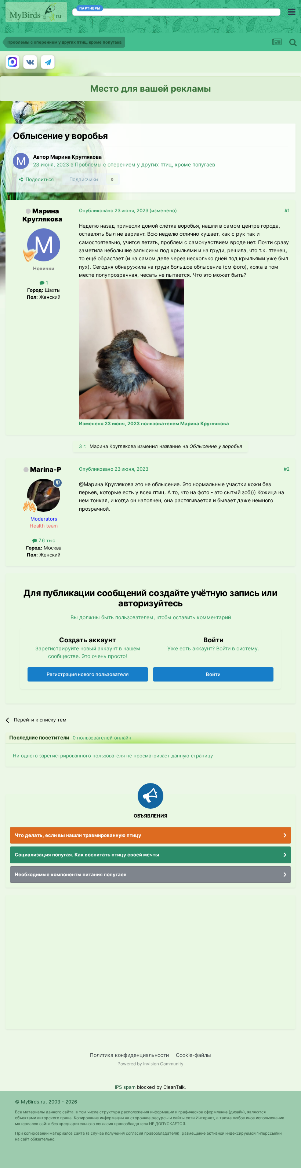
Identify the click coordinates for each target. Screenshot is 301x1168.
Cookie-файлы (193, 1055)
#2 (287, 469)
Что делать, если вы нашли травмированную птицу (78, 835)
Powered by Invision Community (150, 1063)
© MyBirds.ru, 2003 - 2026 (46, 1102)
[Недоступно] (131, 349)
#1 (287, 210)
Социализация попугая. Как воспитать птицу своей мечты (87, 854)
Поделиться (38, 179)
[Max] (12, 62)
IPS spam (125, 1087)
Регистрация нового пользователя (87, 674)
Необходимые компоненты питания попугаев (71, 874)
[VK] (30, 62)
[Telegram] (48, 62)
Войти (213, 674)
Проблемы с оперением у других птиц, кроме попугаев (145, 164)
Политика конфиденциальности (129, 1055)
